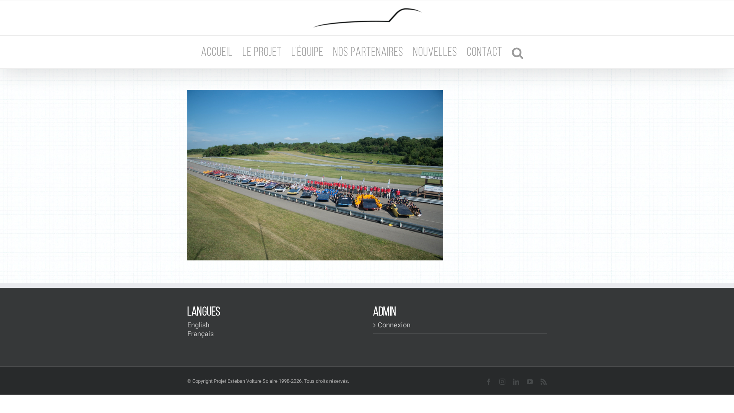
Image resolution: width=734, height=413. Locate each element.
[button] (518, 52)
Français (200, 334)
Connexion (394, 325)
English (198, 325)
